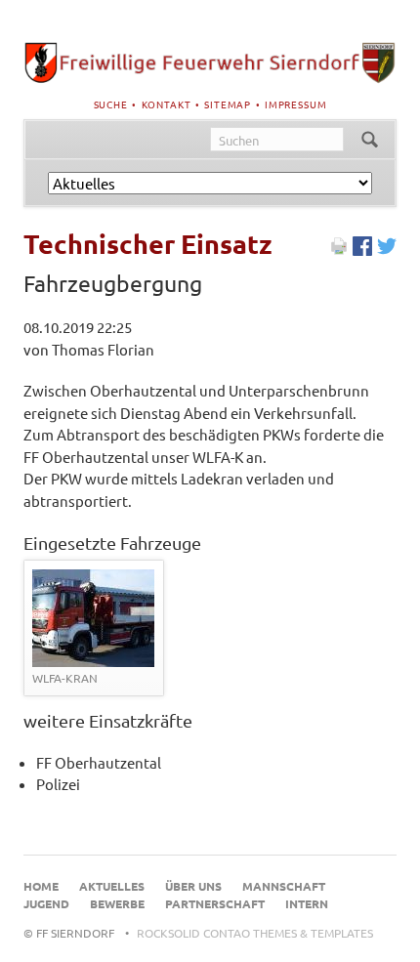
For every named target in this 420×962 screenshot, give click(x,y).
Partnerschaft (215, 903)
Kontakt (166, 104)
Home (41, 886)
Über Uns (193, 886)
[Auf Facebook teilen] (362, 249)
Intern (306, 903)
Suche (111, 104)
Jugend (46, 903)
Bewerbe (117, 903)
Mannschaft (283, 886)
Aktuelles (112, 886)
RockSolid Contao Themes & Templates (255, 933)
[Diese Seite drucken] (339, 249)
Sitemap (227, 104)
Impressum (296, 104)
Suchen (370, 139)
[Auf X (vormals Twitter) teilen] (387, 249)
